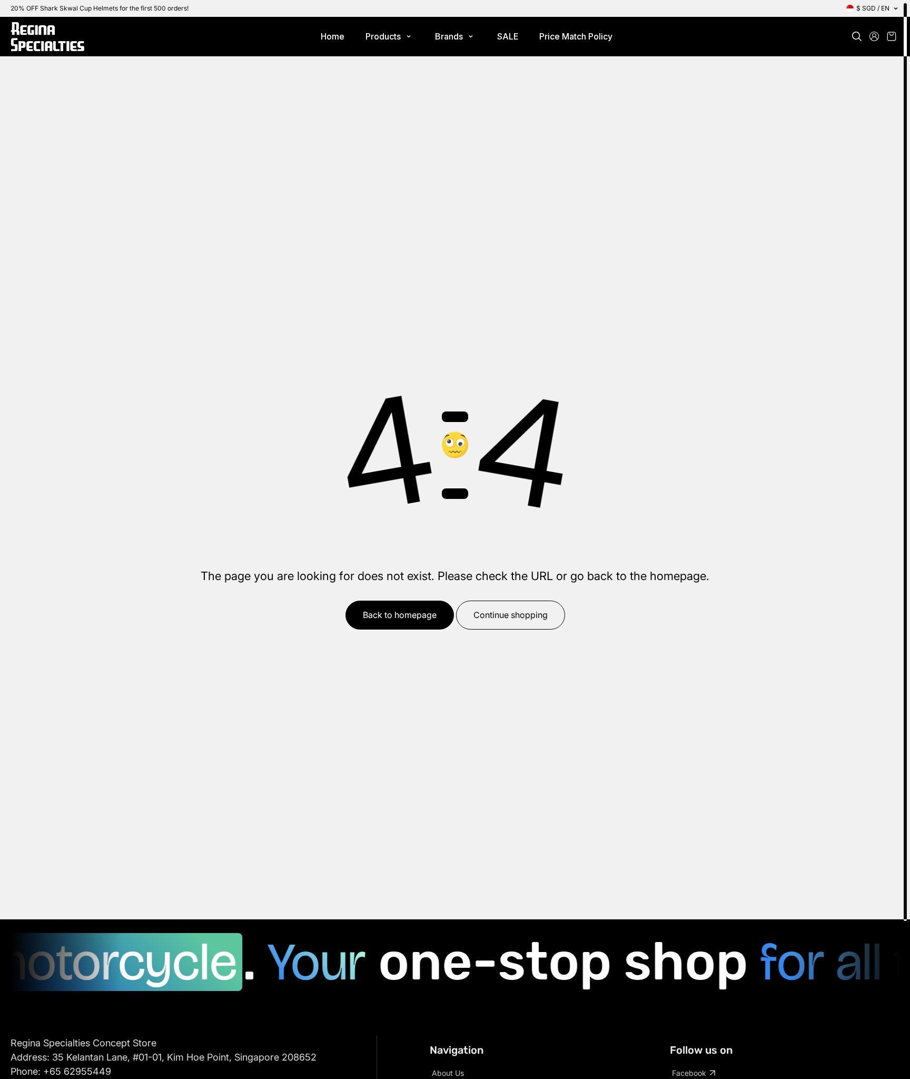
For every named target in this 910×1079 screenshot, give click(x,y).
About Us (448, 1072)
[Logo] (47, 36)
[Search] (857, 36)
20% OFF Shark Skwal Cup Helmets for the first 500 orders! (100, 8)
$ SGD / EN (872, 8)
